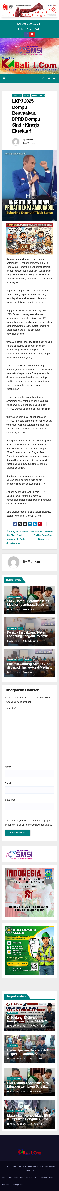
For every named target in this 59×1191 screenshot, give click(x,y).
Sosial (28, 660)
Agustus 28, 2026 (19, 1091)
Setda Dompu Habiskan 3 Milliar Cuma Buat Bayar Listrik (41, 535)
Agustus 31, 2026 (19, 1026)
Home (4, 1177)
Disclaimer (13, 1177)
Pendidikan (12, 1013)
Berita (10, 1111)
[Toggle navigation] (54, 78)
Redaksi (21, 29)
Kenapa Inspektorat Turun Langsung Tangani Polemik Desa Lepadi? (27, 635)
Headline (19, 1111)
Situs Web (10, 800)
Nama (9, 767)
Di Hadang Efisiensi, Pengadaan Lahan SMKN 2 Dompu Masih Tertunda (27, 1021)
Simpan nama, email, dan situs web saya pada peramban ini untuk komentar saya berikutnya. (28, 822)
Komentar (10, 708)
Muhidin (29, 139)
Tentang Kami (33, 29)
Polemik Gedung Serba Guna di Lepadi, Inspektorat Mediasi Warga (29, 667)
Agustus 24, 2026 (19, 1124)
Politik (27, 95)
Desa (20, 628)
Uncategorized (38, 95)
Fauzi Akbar (31, 641)
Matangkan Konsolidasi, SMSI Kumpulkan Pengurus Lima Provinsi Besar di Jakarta (29, 1119)
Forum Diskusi (26, 1177)
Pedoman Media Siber (44, 1177)
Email (8, 783)
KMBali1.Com (10, 1167)
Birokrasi (17, 95)
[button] (43, 78)
